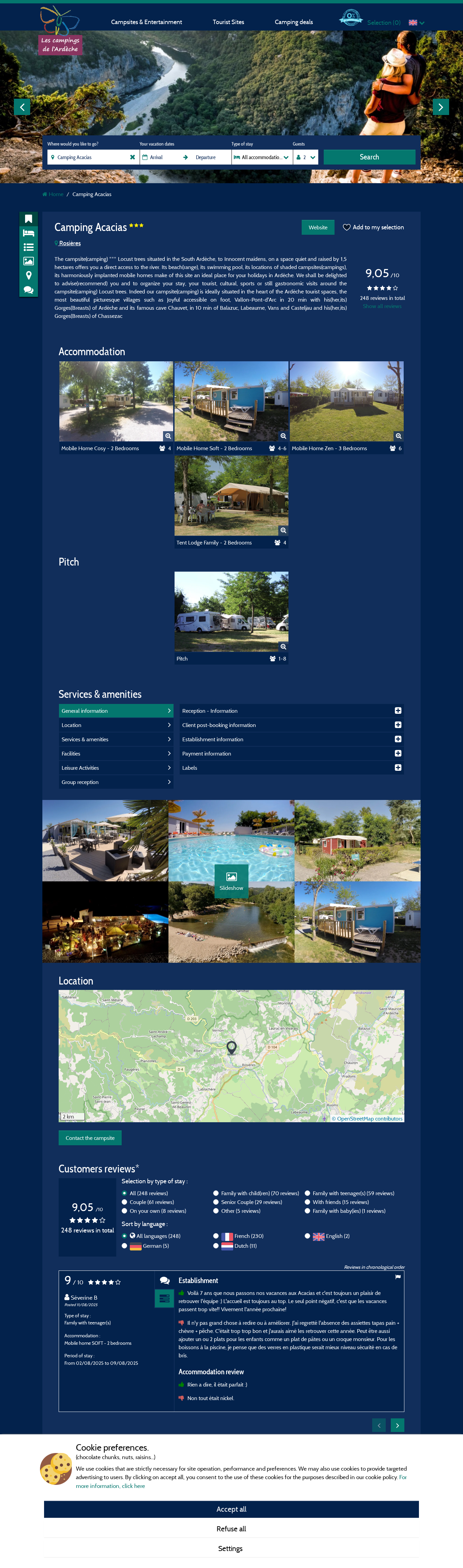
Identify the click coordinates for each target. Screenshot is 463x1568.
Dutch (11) (246, 1245)
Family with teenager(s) (353, 1193)
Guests (299, 144)
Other (240, 1210)
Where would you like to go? (72, 144)
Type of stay (242, 144)
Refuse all (231, 1528)
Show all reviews (382, 306)
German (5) (156, 1245)
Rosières (69, 243)
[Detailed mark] (164, 1298)
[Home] (60, 18)
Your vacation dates (157, 144)
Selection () (384, 22)
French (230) (249, 1235)
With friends (341, 1202)
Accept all (231, 1509)
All (149, 1193)
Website (318, 227)
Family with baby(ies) (349, 1210)
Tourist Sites (228, 22)
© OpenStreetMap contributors (367, 1118)
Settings (231, 1548)
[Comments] (164, 1280)
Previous (22, 107)
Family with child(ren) (260, 1193)
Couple (152, 1202)
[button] (231, 1048)
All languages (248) (158, 1235)
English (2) (337, 1235)
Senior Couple (251, 1202)
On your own (158, 1210)
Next (441, 107)
